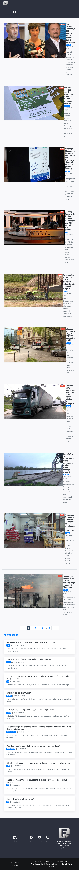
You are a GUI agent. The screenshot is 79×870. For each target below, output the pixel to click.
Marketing (49, 861)
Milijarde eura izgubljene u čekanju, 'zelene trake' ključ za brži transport (70, 395)
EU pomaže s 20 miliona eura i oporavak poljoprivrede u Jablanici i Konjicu (69, 282)
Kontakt (51, 866)
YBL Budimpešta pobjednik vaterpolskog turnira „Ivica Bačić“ (33, 746)
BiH (8, 681)
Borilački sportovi (11, 731)
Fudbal (8, 662)
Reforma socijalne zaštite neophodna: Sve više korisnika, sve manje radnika (69, 95)
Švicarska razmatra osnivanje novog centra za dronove (30, 642)
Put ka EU (68, 44)
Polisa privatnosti (66, 864)
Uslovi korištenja (52, 864)
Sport (8, 765)
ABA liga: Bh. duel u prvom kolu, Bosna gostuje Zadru (30, 710)
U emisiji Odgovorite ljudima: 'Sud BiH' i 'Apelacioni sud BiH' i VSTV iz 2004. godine (70, 221)
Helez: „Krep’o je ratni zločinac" (20, 799)
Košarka (9, 712)
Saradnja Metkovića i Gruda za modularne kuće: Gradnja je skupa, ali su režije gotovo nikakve (70, 159)
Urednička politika (62, 861)
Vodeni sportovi (11, 748)
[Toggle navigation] (73, 3)
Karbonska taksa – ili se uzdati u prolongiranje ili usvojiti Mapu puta (69, 581)
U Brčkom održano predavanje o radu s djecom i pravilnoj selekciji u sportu (39, 763)
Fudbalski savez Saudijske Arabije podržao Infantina (29, 659)
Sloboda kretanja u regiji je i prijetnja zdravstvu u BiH (70, 334)
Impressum (39, 861)
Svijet (8, 645)
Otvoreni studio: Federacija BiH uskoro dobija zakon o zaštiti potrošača (70, 33)
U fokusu (9, 695)
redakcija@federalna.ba (64, 848)
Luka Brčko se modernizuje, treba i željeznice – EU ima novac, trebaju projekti (69, 463)
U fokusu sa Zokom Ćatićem (19, 693)
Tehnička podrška (37, 864)
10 (53, 628)
